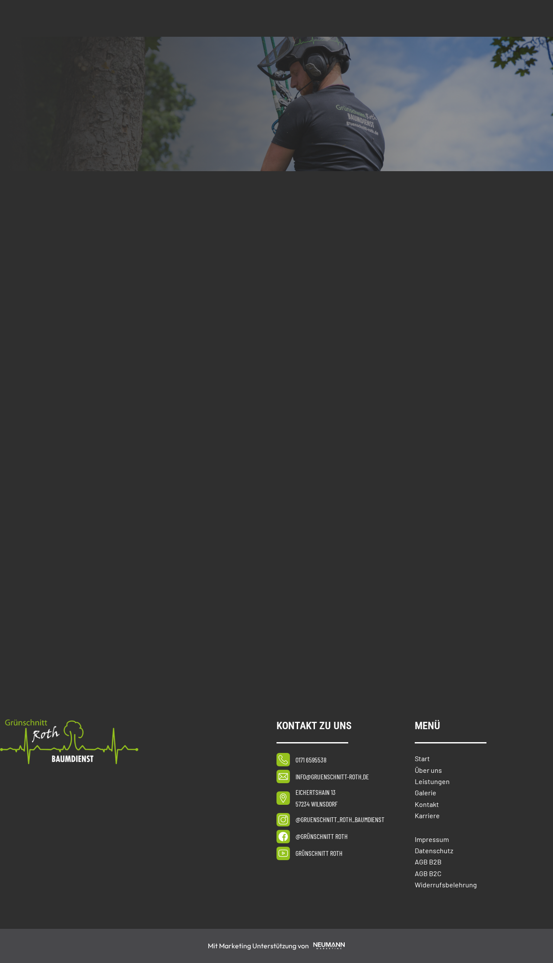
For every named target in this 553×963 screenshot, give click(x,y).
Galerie (425, 792)
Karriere (427, 815)
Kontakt (427, 804)
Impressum (432, 839)
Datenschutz (434, 850)
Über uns (428, 770)
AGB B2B (428, 862)
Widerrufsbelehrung (446, 884)
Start (422, 758)
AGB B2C (428, 873)
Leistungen (432, 781)
